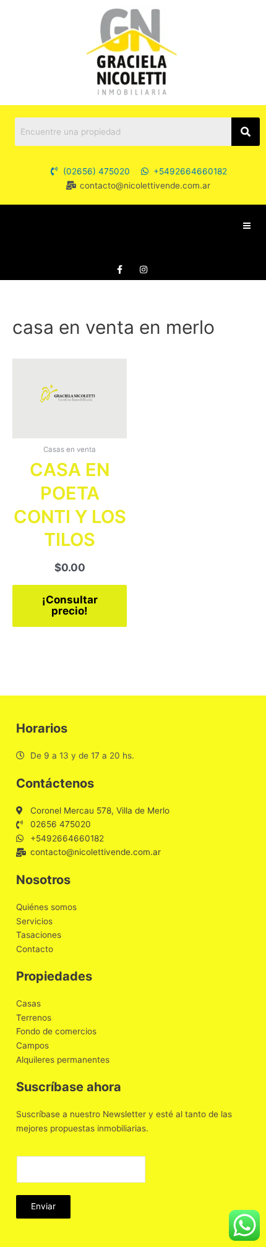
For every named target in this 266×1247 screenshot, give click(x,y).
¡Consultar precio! (70, 606)
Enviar (43, 1206)
